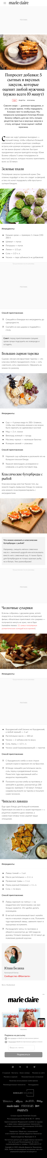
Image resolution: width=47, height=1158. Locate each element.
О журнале (6, 1073)
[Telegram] (34, 1067)
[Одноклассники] (27, 1067)
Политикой (12, 1041)
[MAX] (12, 1067)
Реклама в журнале (10, 1077)
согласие (13, 1038)
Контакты (14, 1073)
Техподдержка (33, 1085)
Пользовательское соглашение (32, 1077)
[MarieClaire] (19, 2)
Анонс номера (25, 1073)
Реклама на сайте (38, 1073)
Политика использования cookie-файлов (23, 1081)
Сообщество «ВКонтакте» (17, 976)
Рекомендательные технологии (14, 1085)
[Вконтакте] (20, 1067)
